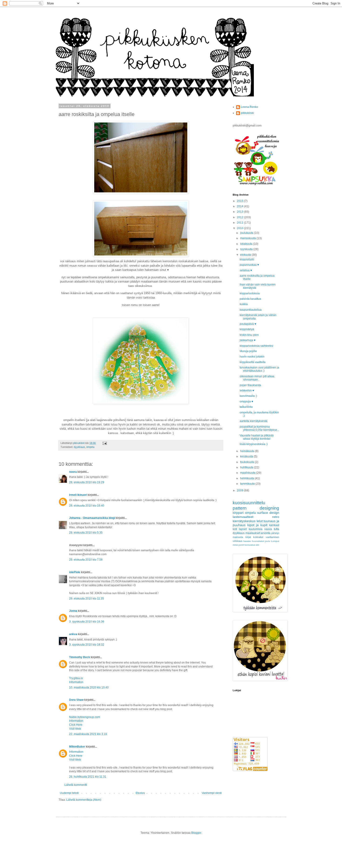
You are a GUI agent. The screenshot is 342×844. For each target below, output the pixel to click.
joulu (267, 541)
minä (235, 545)
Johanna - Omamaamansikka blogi (92, 518)
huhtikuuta (247, 467)
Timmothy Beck (79, 657)
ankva (73, 634)
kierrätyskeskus (244, 521)
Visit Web (75, 728)
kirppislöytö (247, 259)
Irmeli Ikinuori (78, 495)
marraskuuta (248, 238)
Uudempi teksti (69, 793)
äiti (257, 545)
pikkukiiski (247, 113)
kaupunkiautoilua (251, 309)
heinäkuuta (247, 451)
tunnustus (250, 545)
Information (76, 682)
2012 (240, 217)
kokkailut (258, 537)
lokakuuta (246, 243)
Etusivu (140, 793)
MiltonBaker (77, 746)
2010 (240, 228)
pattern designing (256, 508)
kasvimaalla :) (248, 396)
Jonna (73, 611)
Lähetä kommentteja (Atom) (83, 799)
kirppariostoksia (250, 293)
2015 (240, 201)
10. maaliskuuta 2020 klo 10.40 (89, 687)
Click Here (75, 724)
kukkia (244, 304)
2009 (240, 490)
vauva (268, 529)
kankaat (274, 525)
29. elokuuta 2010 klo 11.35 (86, 598)
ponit (241, 545)
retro (275, 517)
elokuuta (246, 254)
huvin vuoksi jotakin (252, 356)
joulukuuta (247, 233)
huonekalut (258, 541)
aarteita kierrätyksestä (253, 421)
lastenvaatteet (243, 517)
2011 (240, 222)
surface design (268, 512)
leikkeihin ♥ (247, 390)
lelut (260, 521)
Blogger (196, 832)
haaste (247, 541)
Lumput (275, 541)
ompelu (90, 447)
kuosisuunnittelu (249, 502)
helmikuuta (247, 478)
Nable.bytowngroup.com (84, 717)
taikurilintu (246, 406)
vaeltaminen (272, 537)
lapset (243, 529)
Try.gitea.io (76, 678)
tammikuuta (247, 483)
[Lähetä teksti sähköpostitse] (104, 443)
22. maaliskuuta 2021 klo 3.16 (88, 734)
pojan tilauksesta (250, 385)
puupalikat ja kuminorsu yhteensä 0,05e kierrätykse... (259, 428)
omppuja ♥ (246, 401)
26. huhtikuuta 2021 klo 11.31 (87, 776)
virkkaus (237, 541)
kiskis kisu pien (249, 335)
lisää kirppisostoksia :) (254, 444)
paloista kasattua (250, 298)
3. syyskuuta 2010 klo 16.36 (86, 621)
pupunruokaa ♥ (249, 264)
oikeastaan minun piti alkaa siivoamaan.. (257, 378)
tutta (276, 529)
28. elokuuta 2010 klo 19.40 (86, 505)
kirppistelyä (247, 329)
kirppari (238, 512)
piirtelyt (275, 533)
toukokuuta (247, 462)
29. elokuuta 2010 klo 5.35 (86, 532)
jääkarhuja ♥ (247, 340)
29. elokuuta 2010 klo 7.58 (86, 559)
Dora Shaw (76, 699)
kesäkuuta (247, 456)
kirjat (248, 537)
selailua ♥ (246, 270)
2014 (240, 206)
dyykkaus (79, 447)
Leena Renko (249, 107)
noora (73, 471)
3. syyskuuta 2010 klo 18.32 (86, 644)
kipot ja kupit (257, 525)
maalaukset (252, 533)
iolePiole (74, 572)
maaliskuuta (248, 472)
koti (235, 529)
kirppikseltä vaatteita (252, 362)
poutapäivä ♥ (248, 324)
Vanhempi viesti (212, 793)
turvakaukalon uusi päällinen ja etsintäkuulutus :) (259, 369)
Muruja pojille (248, 351)
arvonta (265, 533)
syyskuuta (246, 249)
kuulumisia (255, 529)
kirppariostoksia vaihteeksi (256, 345)
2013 (240, 211)
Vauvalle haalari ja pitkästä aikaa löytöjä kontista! (257, 437)
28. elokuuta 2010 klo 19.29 (86, 482)
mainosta (238, 537)
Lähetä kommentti (75, 784)
